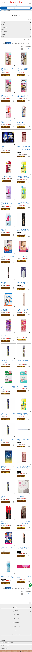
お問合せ (16, 622)
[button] (18, 49)
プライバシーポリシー (6, 645)
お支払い (16, 611)
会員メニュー (16, 626)
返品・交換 (16, 618)
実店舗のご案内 (4, 648)
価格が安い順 (14, 43)
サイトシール (16, 634)
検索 (31, 8)
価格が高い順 (21, 43)
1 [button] (20, 48)
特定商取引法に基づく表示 (7, 643)
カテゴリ (16, 607)
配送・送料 (16, 615)
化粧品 (4, 10)
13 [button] (28, 48)
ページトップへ (30, 603)
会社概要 (3, 640)
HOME (1, 10)
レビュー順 (27, 43)
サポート (16, 630)
